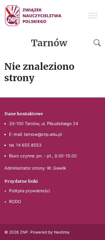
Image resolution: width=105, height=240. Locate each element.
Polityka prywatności (29, 190)
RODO (15, 201)
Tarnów (49, 43)
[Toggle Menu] (93, 15)
